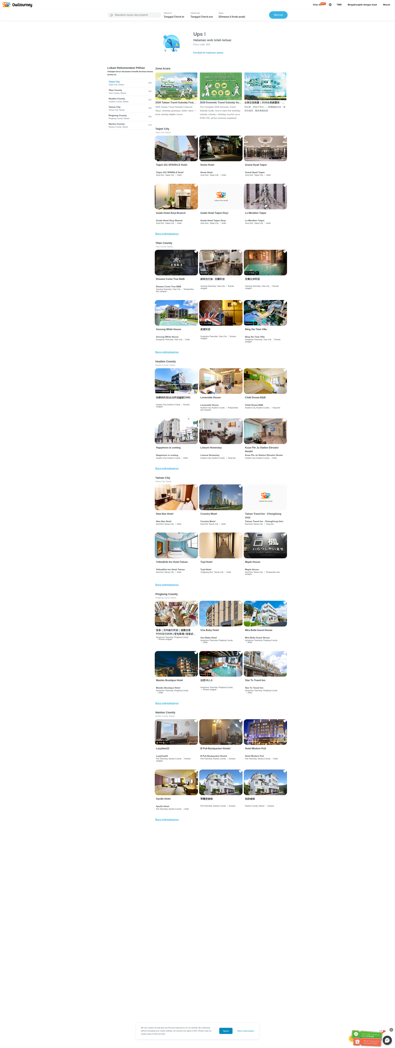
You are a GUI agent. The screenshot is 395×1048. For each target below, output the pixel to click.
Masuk (386, 4)
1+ (168, 742)
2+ (211, 273)
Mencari (278, 15)
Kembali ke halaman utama (208, 52)
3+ (209, 674)
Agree (226, 1031)
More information (245, 1031)
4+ (257, 273)
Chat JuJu (318, 4)
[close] (391, 1030)
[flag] (330, 4)
